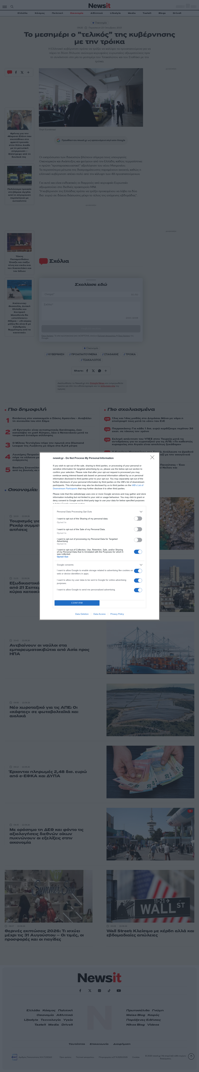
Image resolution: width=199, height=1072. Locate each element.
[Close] (153, 458)
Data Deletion (82, 614)
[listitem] (99, 511)
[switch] (138, 518)
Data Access (99, 614)
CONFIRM (77, 603)
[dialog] (99, 536)
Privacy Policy (117, 614)
